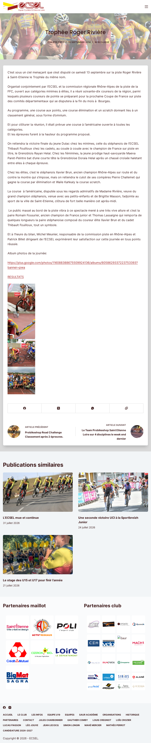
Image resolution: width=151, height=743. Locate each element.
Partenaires (10, 720)
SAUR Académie (88, 714)
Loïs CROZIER (123, 720)
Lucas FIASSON (12, 725)
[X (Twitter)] (59, 408)
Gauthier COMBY (77, 720)
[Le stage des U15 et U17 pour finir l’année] (38, 554)
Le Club (22, 714)
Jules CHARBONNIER (51, 720)
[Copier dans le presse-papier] (126, 408)
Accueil (8, 714)
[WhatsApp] (93, 408)
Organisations (112, 714)
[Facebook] (25, 408)
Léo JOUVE (32, 725)
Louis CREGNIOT (102, 720)
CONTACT (28, 720)
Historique (132, 714)
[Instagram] (9, 707)
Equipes (69, 714)
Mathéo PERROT (115, 725)
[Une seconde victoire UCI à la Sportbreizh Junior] (113, 492)
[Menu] (146, 6)
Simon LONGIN (71, 725)
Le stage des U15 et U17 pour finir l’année (33, 580)
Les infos (37, 714)
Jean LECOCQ (51, 725)
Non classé (102, 42)
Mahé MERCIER (93, 725)
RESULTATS (16, 277)
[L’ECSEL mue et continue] (38, 492)
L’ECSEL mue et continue (21, 517)
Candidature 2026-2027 (17, 730)
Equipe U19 (54, 714)
